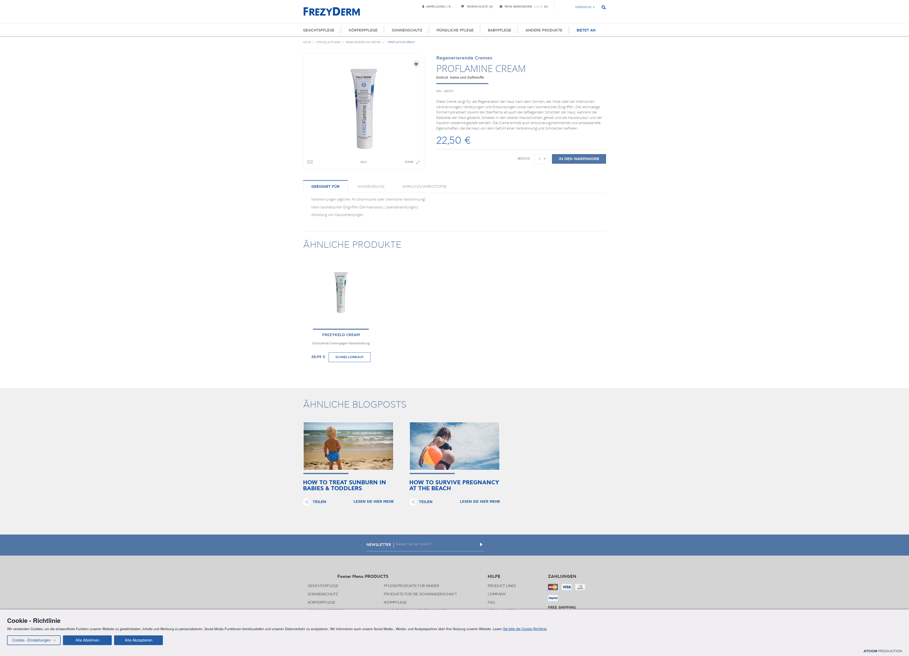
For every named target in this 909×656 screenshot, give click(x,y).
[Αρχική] (331, 14)
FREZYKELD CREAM (341, 334)
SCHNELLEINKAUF (349, 357)
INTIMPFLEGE (395, 602)
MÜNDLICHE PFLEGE (455, 30)
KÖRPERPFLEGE (363, 30)
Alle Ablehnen (87, 640)
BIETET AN (586, 30)
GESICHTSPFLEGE (318, 30)
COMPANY (497, 594)
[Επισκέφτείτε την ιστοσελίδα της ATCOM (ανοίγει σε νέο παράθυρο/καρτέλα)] (883, 650)
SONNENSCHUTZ (407, 30)
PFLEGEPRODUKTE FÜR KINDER (411, 586)
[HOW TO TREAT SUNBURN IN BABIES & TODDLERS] (348, 446)
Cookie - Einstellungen (31, 640)
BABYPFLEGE (499, 30)
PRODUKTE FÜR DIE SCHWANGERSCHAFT (420, 594)
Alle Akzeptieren (138, 640)
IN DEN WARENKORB (579, 159)
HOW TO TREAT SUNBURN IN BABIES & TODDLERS (344, 485)
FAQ (491, 602)
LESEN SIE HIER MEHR (374, 501)
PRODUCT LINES (502, 586)
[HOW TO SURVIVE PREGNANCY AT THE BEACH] (454, 446)
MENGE (523, 158)
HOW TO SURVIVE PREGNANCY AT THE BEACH (454, 485)
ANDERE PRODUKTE (544, 30)
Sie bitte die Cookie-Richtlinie (525, 628)
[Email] (309, 162)
